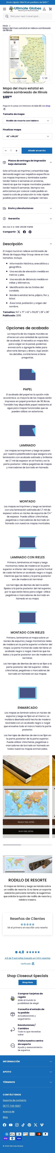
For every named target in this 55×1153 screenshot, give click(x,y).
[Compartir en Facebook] (24, 232)
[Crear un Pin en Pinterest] (30, 232)
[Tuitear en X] (19, 232)
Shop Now (27, 982)
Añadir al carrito (37, 150)
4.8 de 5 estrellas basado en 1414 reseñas (27, 958)
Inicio (5, 26)
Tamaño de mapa (14, 114)
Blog (5, 1117)
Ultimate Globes (16, 1146)
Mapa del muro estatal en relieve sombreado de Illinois (27, 29)
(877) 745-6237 (12, 1106)
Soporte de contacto (14, 1100)
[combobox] (27, 16)
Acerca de (8, 1111)
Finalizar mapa (12, 129)
